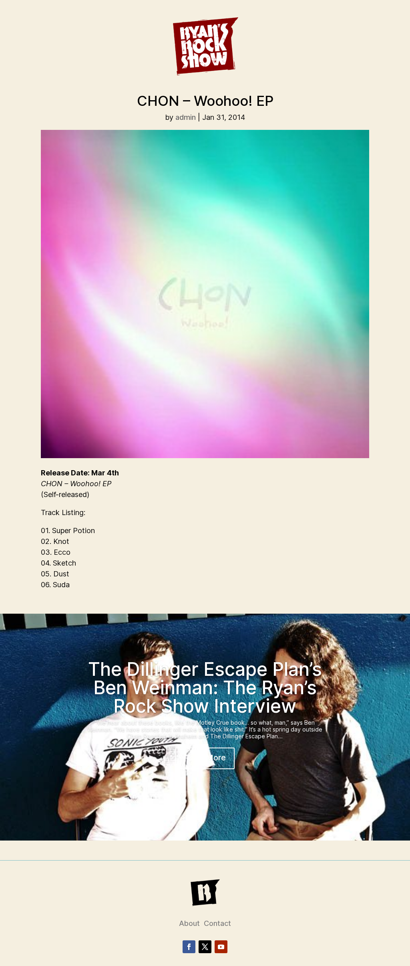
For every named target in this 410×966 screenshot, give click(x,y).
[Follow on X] (205, 946)
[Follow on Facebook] (189, 946)
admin (185, 117)
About (189, 923)
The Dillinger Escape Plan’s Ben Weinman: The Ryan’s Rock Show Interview (205, 687)
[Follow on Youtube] (221, 946)
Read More (205, 757)
